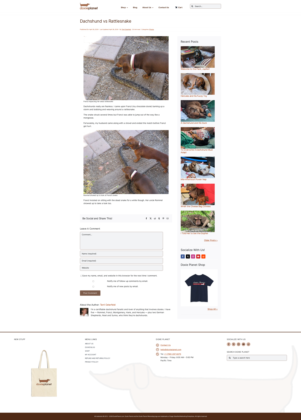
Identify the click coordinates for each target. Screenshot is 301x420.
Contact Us (165, 345)
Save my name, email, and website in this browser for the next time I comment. (119, 276)
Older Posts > (211, 240)
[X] (151, 218)
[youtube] (198, 256)
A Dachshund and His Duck (194, 123)
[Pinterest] (163, 218)
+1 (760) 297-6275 (172, 354)
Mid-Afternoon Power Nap (193, 179)
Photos (151, 29)
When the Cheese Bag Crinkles (195, 206)
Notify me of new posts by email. (122, 286)
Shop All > (213, 309)
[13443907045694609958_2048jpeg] (199, 270)
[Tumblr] (159, 218)
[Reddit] (155, 218)
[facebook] (183, 256)
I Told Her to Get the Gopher (194, 233)
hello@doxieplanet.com (170, 349)
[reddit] (203, 256)
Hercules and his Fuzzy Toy (194, 96)
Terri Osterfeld (126, 29)
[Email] (167, 218)
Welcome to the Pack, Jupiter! (195, 69)
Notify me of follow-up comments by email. (127, 281)
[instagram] (193, 256)
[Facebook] (146, 218)
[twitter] (188, 256)
